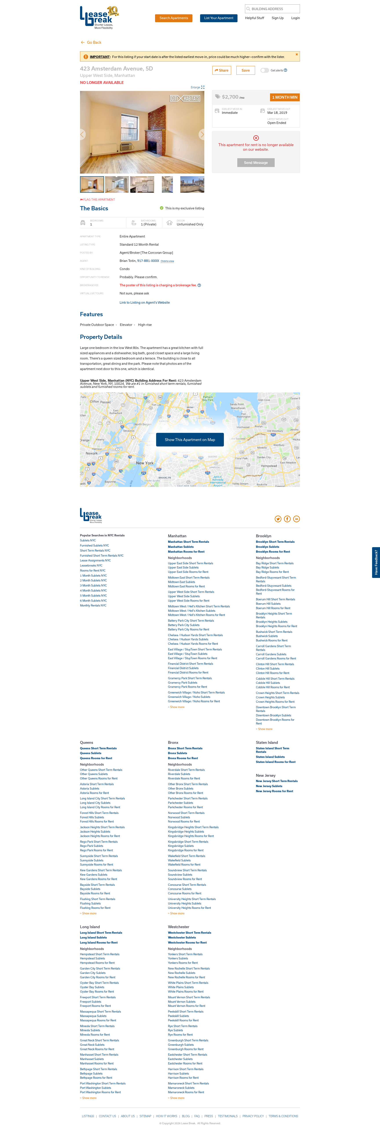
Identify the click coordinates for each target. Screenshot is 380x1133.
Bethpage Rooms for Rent (96, 1077)
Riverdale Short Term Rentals (186, 770)
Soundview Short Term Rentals (187, 870)
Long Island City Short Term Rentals (102, 798)
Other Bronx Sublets (180, 788)
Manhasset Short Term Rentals (99, 1054)
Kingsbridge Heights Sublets (186, 831)
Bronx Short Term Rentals (185, 748)
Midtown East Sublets (181, 582)
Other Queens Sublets (94, 774)
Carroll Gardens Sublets (271, 654)
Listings (88, 1116)
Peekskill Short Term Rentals (185, 1011)
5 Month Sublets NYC (93, 595)
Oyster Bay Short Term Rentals (99, 982)
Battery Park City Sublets (183, 625)
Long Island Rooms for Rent (99, 942)
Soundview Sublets (180, 874)
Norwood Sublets (179, 817)
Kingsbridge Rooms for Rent (185, 850)
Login (295, 18)
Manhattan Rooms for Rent (186, 551)
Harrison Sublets (178, 1073)
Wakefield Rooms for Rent (184, 864)
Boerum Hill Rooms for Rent (273, 608)
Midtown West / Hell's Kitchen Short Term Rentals (199, 606)
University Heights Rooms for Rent (189, 908)
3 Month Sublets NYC (93, 585)
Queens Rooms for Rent (96, 758)
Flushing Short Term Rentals (97, 899)
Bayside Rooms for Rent (95, 893)
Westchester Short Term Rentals (189, 932)
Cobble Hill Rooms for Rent (273, 687)
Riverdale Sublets (179, 774)
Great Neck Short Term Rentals (99, 1040)
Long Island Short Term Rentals (101, 932)
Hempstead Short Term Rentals (99, 954)
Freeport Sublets (90, 1001)
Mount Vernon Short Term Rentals (189, 997)
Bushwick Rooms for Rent (271, 640)
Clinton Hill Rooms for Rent (272, 673)
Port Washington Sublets (95, 1087)
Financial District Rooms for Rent (188, 672)
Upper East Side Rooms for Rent (188, 572)
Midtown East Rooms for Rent (186, 586)
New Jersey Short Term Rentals (277, 781)
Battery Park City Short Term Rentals (191, 620)
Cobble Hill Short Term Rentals (275, 678)
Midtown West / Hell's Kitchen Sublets (191, 610)
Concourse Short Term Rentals (187, 884)
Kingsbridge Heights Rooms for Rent (191, 836)
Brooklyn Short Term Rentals (275, 541)
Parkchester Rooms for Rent (185, 807)
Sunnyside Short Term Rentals (99, 856)
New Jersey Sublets (269, 786)
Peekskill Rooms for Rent (183, 1020)
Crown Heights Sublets (270, 697)
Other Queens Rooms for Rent (98, 778)
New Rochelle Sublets (181, 973)
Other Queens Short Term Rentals (101, 770)
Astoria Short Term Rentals (97, 784)
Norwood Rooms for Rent (184, 821)
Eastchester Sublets (180, 1059)
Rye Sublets (175, 1030)
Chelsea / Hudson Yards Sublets (188, 639)
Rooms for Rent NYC (93, 570)
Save (246, 70)
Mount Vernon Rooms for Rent (186, 1006)
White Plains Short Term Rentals (188, 982)
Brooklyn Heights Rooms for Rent (276, 626)
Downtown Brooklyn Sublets (273, 715)
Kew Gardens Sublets (93, 874)
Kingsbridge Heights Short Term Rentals (193, 827)
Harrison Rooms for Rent (183, 1077)
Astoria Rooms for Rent (94, 793)
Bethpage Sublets (91, 1073)
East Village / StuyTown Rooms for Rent (192, 658)
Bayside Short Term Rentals (97, 884)
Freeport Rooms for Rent (95, 1006)
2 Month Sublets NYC (93, 580)
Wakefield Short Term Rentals (186, 856)
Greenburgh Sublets (181, 1044)
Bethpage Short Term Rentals (98, 1069)
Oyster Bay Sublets (92, 987)
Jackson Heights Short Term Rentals (102, 827)
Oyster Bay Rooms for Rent (97, 991)
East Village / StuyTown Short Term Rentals (195, 649)
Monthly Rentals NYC (93, 605)
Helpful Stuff (254, 18)
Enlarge (195, 87)
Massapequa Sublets (93, 1016)
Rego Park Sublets (91, 846)
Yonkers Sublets (178, 958)
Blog (186, 1116)
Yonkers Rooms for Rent (183, 962)
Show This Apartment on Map (190, 439)
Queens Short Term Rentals (98, 748)
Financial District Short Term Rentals (190, 663)
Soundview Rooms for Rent (185, 879)
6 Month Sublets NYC (93, 600)
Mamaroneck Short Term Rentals (188, 1083)
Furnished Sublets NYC (94, 545)
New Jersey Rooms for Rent (274, 791)
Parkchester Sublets (180, 802)
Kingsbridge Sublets (181, 846)
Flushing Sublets (90, 903)
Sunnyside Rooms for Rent (96, 864)
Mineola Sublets (90, 1030)
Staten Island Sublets (270, 757)
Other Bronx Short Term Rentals (188, 784)
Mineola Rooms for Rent (95, 1034)
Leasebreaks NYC (91, 565)
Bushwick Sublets (267, 636)
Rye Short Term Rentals (182, 1026)
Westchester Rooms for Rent (187, 942)
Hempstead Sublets (92, 958)
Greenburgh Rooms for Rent (185, 1049)
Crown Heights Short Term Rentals (277, 693)
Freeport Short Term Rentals (98, 997)
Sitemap (145, 1116)
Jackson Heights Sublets (95, 831)
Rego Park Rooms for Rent (96, 850)
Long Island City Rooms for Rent (100, 807)
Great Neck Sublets (92, 1044)
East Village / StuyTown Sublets (187, 653)
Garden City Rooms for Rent (97, 977)
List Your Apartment (218, 18)
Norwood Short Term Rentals (186, 813)
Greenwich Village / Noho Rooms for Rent (194, 701)
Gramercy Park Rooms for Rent (187, 686)
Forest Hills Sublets (92, 817)
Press (209, 1116)
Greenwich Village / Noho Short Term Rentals (196, 692)
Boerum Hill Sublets (268, 603)
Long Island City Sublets (95, 802)
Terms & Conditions (283, 1116)
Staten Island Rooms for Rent (276, 762)
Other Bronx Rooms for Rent (185, 793)
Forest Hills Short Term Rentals (99, 813)
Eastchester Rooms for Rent (185, 1063)
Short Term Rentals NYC (95, 550)
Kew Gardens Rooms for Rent (98, 879)
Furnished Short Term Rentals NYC (102, 555)
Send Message (256, 162)
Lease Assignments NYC (95, 560)
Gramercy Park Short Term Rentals (190, 678)
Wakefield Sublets (179, 860)
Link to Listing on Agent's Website (145, 302)
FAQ (197, 1116)
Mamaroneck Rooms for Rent (186, 1092)
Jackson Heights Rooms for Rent (100, 836)
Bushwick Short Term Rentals (274, 632)
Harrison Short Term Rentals (185, 1069)
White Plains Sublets (181, 987)
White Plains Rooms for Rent (185, 991)
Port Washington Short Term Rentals (103, 1083)
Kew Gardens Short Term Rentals (101, 870)
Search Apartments (174, 18)
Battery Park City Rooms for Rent (188, 629)
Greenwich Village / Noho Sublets (189, 697)
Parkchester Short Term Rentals (188, 798)
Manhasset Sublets (92, 1059)
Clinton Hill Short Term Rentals (275, 664)
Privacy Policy (253, 1116)
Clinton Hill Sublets (268, 668)
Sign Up (278, 18)
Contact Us (107, 1116)
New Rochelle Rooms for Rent (186, 977)
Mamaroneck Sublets (181, 1087)
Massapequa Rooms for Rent (98, 1020)
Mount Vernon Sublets (181, 1001)
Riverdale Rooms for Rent (184, 778)
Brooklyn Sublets (267, 546)
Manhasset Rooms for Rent (96, 1063)
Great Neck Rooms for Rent (97, 1049)
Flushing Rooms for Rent (95, 908)
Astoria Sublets (89, 788)
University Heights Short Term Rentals (192, 899)
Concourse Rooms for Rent (184, 893)
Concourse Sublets (180, 889)
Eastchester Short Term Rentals (187, 1054)
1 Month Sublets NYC (93, 575)
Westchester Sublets (182, 937)
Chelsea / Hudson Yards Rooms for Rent (193, 643)
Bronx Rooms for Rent (183, 758)
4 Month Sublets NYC (93, 590)
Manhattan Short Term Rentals (188, 541)
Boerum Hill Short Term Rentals (275, 599)
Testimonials (228, 1116)
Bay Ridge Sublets (267, 567)
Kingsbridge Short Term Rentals (188, 841)
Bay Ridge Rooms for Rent (272, 572)
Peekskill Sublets (178, 1016)
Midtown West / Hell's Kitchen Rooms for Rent (196, 615)
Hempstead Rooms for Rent (97, 962)
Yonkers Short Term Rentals (185, 954)
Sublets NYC (88, 540)
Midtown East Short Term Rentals (189, 577)
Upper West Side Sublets (184, 596)
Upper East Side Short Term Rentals (190, 563)
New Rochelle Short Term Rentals (189, 968)
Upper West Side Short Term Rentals (191, 592)
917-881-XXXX (155, 260)
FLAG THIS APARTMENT (99, 199)
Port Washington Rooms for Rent (100, 1092)
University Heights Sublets (184, 903)
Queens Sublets (90, 753)
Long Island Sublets (93, 937)
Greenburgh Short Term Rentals (188, 1040)
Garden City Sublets (93, 973)
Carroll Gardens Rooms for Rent (276, 658)
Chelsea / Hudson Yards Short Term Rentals (195, 635)
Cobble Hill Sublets (268, 683)
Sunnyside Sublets (91, 860)
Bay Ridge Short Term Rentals (275, 563)
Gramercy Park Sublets (182, 682)
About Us (128, 1116)
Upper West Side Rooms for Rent (188, 600)
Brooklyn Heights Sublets (271, 621)
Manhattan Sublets (181, 546)
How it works (166, 1116)
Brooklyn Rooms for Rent (273, 551)
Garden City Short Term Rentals (100, 968)
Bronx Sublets (177, 753)
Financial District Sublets (183, 668)
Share (223, 70)
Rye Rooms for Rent (180, 1034)
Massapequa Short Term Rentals (100, 1011)
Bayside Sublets (90, 889)
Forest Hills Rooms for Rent (97, 821)
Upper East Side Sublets (183, 567)
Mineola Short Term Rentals (97, 1026)
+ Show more (176, 707)
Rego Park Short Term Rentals (99, 841)
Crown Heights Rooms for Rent (275, 701)
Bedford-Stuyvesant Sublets (273, 585)
